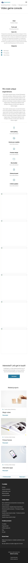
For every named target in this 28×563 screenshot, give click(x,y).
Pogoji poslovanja (14, 557)
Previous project (7, 476)
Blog (3, 530)
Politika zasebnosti (6, 528)
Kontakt (3, 532)
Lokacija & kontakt (6, 495)
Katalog (3, 487)
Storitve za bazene (6, 489)
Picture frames (7, 440)
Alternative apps (7, 468)
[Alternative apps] (13, 454)
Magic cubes (6, 412)
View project (5, 415)
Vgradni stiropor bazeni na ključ (8, 517)
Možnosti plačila (5, 493)
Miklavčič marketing (14, 553)
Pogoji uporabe (5, 525)
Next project (22, 476)
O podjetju (4, 523)
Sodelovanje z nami (6, 491)
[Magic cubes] (14, 398)
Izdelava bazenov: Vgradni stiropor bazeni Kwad (12, 506)
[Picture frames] (13, 426)
